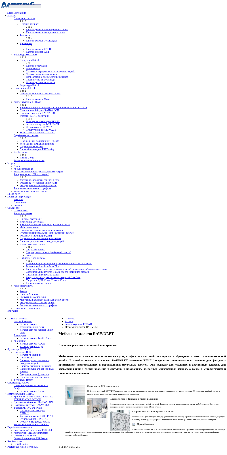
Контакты (12, 311)
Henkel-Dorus (27, 157)
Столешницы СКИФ (25, 88)
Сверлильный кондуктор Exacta (42, 274)
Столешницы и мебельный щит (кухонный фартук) (47, 233)
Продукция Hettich (29, 60)
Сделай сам (13, 207)
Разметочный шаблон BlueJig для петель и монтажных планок (59, 263)
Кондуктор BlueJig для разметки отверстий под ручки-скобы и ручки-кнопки (66, 269)
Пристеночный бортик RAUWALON (39, 110)
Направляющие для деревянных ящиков (47, 77)
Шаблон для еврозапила (38, 283)
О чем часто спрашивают (27, 308)
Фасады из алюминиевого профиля (32, 188)
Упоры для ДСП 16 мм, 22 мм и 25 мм (46, 280)
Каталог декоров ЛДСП (38, 49)
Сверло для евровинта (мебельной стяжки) (48, 252)
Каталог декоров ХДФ (38, 51)
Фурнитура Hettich (29, 85)
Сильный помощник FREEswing (37, 149)
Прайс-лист (13, 194)
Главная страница (16, 12)
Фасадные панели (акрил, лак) (36, 235)
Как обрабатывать (23, 285)
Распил (17, 166)
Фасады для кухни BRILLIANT (42, 124)
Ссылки (18, 205)
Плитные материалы (24, 18)
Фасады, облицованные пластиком (38, 185)
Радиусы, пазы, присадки (33, 297)
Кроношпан (26, 43)
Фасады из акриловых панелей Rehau (39, 180)
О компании (20, 202)
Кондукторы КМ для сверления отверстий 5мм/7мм (53, 277)
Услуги (11, 163)
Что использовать (23, 213)
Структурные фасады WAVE (41, 129)
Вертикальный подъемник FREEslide (39, 141)
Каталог (11, 15)
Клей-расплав (21, 152)
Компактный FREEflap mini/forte (37, 143)
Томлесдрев (26, 35)
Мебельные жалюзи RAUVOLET (37, 132)
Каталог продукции (36, 65)
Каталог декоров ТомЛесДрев (41, 40)
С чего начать (21, 210)
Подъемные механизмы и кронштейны (40, 238)
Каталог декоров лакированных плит (45, 32)
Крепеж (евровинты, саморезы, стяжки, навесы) (45, 224)
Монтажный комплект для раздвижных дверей (38, 171)
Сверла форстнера (35, 249)
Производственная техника (40, 82)
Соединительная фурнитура (40, 79)
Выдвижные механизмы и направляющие (42, 230)
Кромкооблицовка (23, 168)
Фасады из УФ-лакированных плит (38, 182)
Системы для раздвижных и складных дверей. (50, 71)
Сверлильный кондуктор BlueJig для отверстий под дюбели (57, 272)
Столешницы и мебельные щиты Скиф (40, 93)
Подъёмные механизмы (26, 135)
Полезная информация (19, 196)
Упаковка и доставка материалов (31, 191)
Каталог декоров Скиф (38, 99)
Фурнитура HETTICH (25, 54)
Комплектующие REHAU (27, 102)
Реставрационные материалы (29, 160)
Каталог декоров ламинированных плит (47, 29)
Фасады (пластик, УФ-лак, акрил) (31, 174)
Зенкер (29, 255)
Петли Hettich (33, 68)
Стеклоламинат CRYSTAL (40, 127)
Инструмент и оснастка (32, 244)
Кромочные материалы (32, 221)
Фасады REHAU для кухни (34, 116)
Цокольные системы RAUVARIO (37, 113)
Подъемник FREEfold (31, 146)
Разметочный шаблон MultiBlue (42, 266)
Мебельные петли (29, 227)
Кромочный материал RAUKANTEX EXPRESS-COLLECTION (53, 107)
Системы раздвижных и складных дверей (42, 241)
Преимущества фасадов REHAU (43, 121)
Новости (18, 199)
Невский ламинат (29, 24)
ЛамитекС (70, 318)
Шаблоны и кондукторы (32, 258)
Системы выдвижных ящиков (41, 74)
